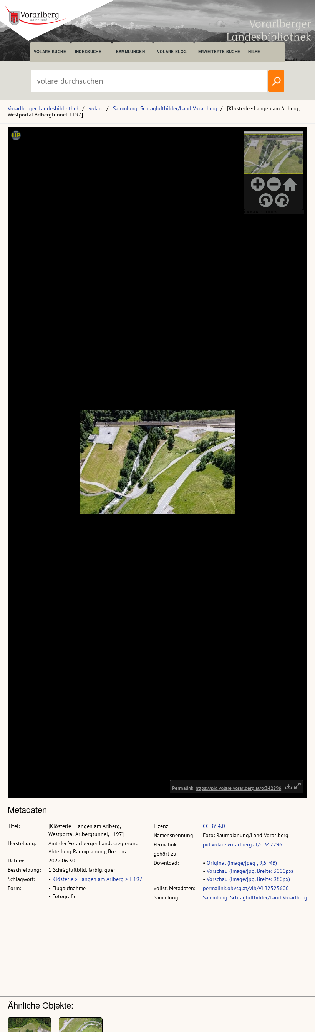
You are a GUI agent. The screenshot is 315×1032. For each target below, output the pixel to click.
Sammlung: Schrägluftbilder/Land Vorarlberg (165, 108)
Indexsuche (88, 51)
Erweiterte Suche (219, 51)
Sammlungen (130, 51)
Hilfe (254, 51)
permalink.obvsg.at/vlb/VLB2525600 (246, 888)
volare (96, 108)
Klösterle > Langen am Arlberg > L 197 (97, 879)
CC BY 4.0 (214, 826)
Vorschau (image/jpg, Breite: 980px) (248, 879)
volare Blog (172, 51)
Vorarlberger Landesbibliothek (43, 108)
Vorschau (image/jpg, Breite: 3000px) (250, 870)
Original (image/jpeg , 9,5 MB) (242, 862)
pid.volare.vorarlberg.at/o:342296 (242, 844)
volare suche (50, 51)
